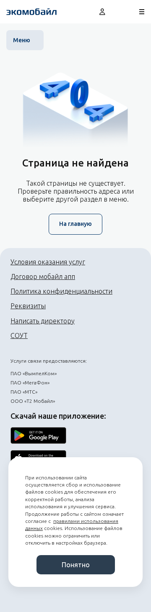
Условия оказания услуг (47, 262)
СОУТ (19, 335)
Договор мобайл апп (42, 276)
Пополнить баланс (122, 11)
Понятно (76, 564)
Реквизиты (28, 306)
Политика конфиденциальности (61, 291)
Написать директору (42, 321)
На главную (75, 223)
